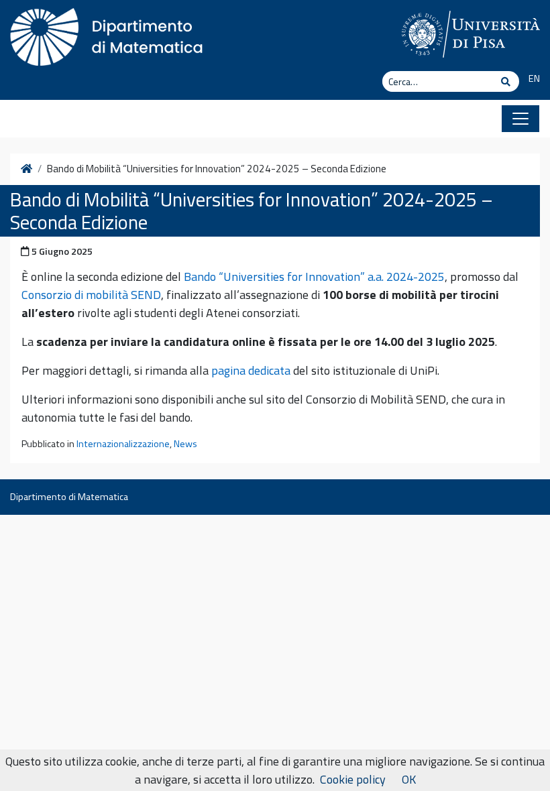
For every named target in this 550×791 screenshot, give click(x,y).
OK (409, 779)
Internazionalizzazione (123, 443)
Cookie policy (353, 779)
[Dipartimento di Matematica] (110, 33)
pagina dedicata (250, 370)
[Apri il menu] (520, 118)
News (185, 443)
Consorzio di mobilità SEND (91, 295)
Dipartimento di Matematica (69, 496)
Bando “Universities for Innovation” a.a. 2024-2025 (314, 276)
